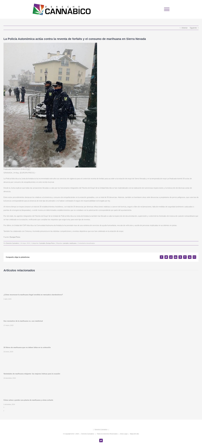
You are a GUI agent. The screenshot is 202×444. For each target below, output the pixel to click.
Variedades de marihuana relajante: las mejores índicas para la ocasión (32, 374)
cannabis (66, 243)
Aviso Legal (124, 434)
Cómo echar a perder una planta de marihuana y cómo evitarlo (28, 400)
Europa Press (15, 237)
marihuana (72, 243)
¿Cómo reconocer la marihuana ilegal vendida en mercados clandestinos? (33, 295)
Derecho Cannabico (12, 243)
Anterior (185, 28)
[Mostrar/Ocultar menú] (167, 9)
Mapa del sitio (134, 434)
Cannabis (42, 243)
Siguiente (193, 28)
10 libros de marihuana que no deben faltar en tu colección (27, 347)
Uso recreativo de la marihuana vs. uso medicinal (23, 321)
